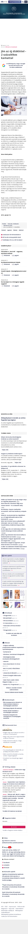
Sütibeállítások (5, 912)
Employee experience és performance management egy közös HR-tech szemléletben (14, 568)
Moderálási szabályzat (7, 910)
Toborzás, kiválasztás (13, 223)
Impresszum (12, 906)
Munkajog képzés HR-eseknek (12, 708)
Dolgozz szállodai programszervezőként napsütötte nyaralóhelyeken (13, 647)
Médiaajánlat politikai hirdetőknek (11, 914)
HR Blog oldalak (10, 767)
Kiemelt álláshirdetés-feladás (14, 692)
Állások (7, 643)
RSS (2, 906)
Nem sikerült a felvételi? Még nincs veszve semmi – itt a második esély (12, 505)
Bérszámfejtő (10, 618)
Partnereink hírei (11, 725)
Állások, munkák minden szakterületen (14, 688)
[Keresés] (23, 2)
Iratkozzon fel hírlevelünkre (9, 916)
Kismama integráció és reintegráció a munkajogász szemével (12, 716)
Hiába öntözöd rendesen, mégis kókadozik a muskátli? (12, 741)
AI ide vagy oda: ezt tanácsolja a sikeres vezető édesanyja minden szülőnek (13, 531)
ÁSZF (6, 906)
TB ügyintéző (10, 615)
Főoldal (4, 223)
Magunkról (4, 908)
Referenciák (21, 906)
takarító (5, 661)
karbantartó (7, 652)
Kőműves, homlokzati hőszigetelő (13, 654)
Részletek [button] (7, 255)
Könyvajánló (8, 847)
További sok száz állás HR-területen (14, 634)
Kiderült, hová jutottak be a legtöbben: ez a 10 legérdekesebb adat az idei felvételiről (13, 517)
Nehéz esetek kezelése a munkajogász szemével (10, 711)
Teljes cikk (5, 450)
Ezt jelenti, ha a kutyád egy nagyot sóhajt (13, 759)
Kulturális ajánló (9, 872)
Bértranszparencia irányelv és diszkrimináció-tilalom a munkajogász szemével (12, 704)
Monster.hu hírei (8, 225)
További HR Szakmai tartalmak (12, 811)
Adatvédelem (19, 908)
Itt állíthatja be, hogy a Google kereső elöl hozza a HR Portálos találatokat (15, 65)
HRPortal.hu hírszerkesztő (11, 47)
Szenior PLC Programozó (13, 684)
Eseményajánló (6, 246)
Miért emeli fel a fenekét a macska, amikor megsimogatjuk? (13, 755)
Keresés (5, 821)
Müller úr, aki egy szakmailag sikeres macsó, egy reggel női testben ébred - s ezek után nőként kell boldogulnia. (13, 854)
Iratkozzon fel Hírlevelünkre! (11, 234)
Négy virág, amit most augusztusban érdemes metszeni (13, 737)
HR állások (8, 613)
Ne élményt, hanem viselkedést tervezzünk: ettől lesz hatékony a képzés (14, 511)
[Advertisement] (14, 351)
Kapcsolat (11, 908)
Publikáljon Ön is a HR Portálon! (12, 240)
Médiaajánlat (19, 910)
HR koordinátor (10, 620)
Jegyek (17, 255)
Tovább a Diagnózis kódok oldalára (12, 830)
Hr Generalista (10, 623)
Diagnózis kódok (10, 818)
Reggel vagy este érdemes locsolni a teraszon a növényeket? (13, 733)
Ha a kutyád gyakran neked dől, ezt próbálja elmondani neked (13, 750)
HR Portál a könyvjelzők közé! (11, 237)
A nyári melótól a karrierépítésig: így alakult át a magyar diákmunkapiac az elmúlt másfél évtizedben (13, 583)
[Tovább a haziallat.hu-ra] (14, 747)
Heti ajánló (8, 555)
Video (6, 838)
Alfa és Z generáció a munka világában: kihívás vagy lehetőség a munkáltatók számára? (14, 561)
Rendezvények (9, 700)
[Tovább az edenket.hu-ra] (14, 729)
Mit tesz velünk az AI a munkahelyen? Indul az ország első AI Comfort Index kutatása (13, 576)
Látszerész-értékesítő (12, 673)
